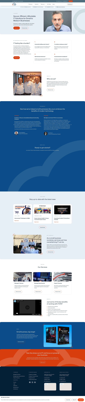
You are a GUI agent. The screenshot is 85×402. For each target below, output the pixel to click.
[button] (57, 21)
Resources (42, 4)
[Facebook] (30, 382)
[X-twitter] (32, 382)
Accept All (81, 399)
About (54, 4)
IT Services (30, 4)
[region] (42, 399)
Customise (68, 399)
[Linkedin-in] (35, 382)
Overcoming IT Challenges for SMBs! (22, 218)
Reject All (74, 399)
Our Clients (49, 4)
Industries (36, 4)
